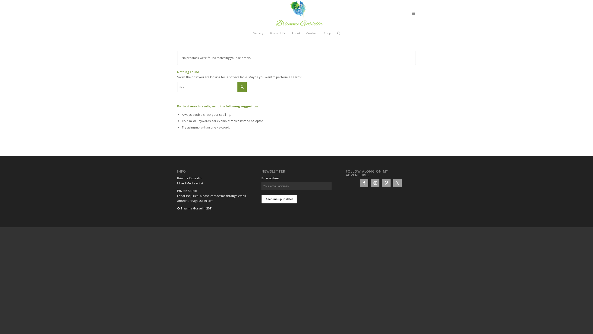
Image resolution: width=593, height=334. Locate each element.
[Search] (337, 33)
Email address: (271, 178)
